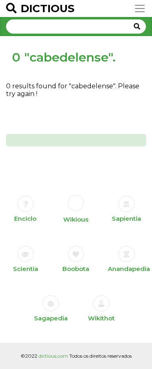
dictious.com (53, 356)
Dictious (48, 8)
